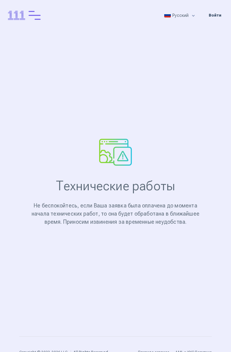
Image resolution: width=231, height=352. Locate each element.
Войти (215, 15)
